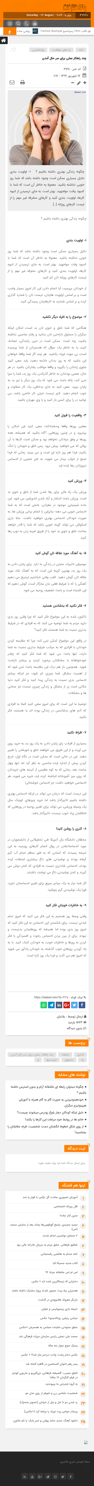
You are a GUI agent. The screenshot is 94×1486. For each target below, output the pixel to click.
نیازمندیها (52, 1060)
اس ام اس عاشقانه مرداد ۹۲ (61, 1272)
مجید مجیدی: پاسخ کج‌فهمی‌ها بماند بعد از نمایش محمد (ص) (44, 1226)
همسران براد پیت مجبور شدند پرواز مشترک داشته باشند (45, 1290)
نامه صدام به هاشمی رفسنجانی (59, 1254)
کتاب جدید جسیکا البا (65, 1263)
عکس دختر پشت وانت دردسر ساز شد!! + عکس (49, 1354)
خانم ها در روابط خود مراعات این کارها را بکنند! (54, 1119)
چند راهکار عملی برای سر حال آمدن (64, 58)
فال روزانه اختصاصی (66, 1206)
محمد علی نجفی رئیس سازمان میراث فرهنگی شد (48, 1336)
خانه (81, 50)
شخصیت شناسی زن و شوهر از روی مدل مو (51, 1393)
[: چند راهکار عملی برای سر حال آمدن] (12, 83)
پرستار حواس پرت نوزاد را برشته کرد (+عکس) (51, 1411)
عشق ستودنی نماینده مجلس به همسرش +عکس (48, 1327)
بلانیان (61, 1016)
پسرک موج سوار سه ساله (63, 1345)
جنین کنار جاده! (69, 1215)
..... (88, 1467)
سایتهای (68, 1060)
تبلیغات (65, 1054)
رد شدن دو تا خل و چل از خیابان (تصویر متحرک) (49, 1402)
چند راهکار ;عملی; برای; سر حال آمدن (32, 1054)
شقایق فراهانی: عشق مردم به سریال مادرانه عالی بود (47, 1245)
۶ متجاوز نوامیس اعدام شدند (60, 1235)
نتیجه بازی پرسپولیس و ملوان (59, 1309)
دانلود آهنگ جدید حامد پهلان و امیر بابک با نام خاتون (45, 1420)
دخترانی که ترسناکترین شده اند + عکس (54, 1281)
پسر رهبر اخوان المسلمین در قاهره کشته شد (52, 1364)
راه (82, 1060)
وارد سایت (50, 1163)
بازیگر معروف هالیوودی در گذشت (58, 1300)
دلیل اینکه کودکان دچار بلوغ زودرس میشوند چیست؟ (50, 1112)
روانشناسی (38, 50)
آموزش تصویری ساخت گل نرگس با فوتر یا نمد (50, 1197)
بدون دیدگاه (74, 1028)
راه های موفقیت (61, 50)
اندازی (80, 1054)
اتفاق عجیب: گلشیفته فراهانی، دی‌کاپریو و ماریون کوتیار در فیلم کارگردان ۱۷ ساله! (45, 1375)
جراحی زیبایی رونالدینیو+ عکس (59, 1318)
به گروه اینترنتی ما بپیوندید (61, 1384)
